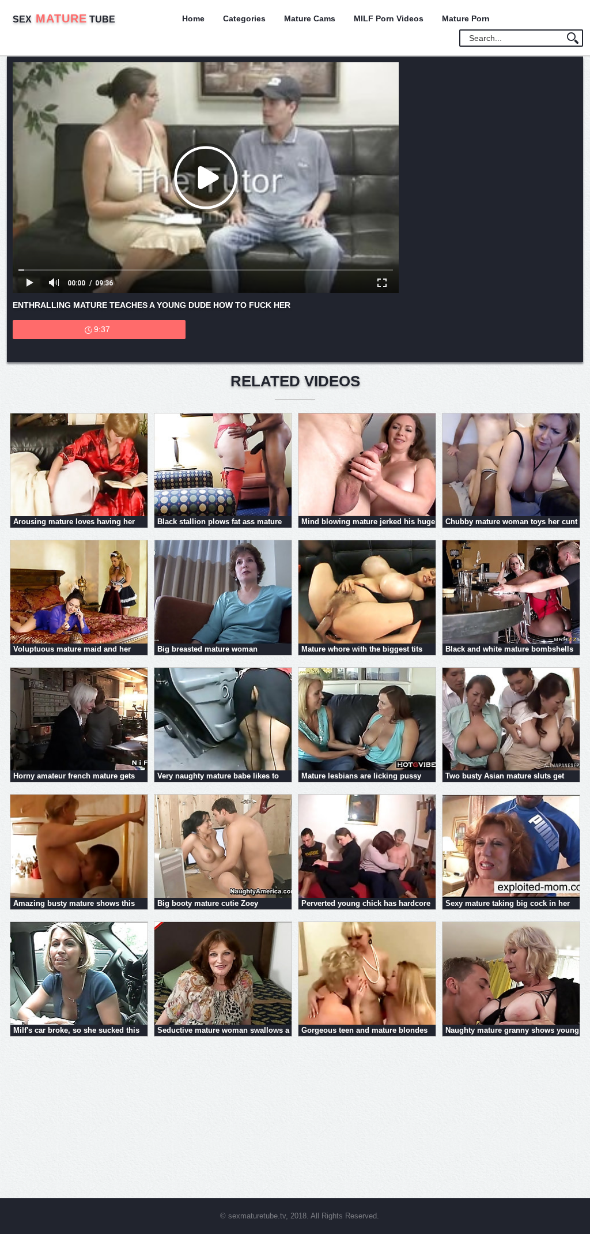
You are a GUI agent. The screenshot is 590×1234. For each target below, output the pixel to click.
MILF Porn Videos (388, 18)
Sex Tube (64, 19)
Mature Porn (466, 18)
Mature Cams (309, 18)
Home (193, 18)
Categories (244, 18)
